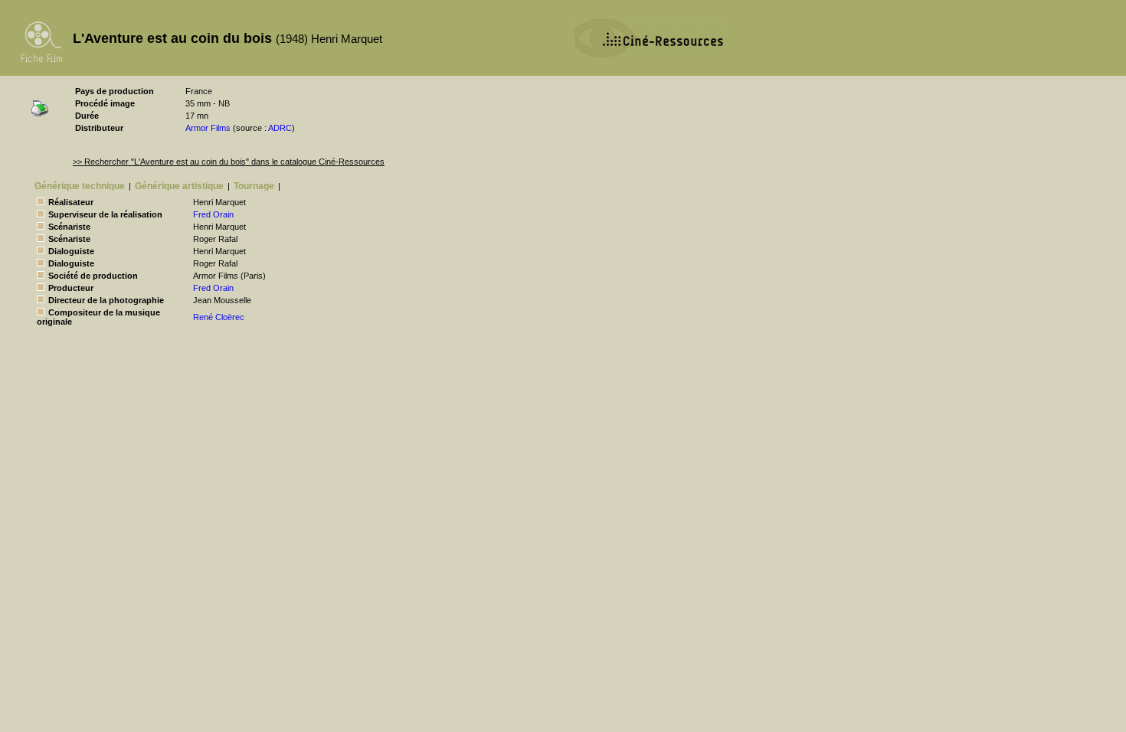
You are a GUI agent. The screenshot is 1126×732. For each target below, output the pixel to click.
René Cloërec (218, 317)
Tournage (254, 186)
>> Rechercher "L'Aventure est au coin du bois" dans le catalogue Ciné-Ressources (229, 161)
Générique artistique (179, 186)
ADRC (280, 127)
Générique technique (79, 186)
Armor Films (208, 127)
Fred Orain (213, 214)
